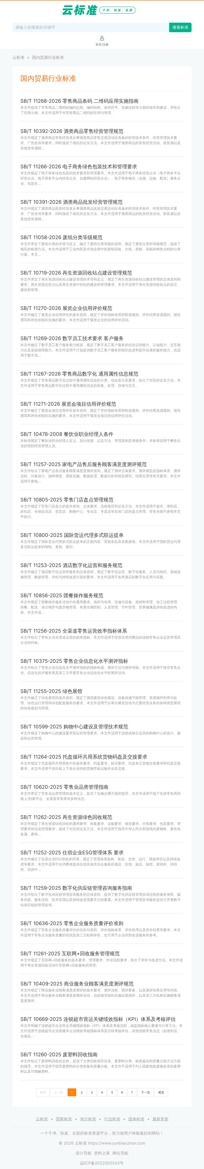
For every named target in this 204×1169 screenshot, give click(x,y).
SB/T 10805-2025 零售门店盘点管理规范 (66, 500)
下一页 (145, 1092)
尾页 (161, 1092)
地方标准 (88, 1118)
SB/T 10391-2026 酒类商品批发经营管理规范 (71, 202)
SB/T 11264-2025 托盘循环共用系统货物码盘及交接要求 (83, 757)
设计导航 (84, 1153)
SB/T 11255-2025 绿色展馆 (51, 691)
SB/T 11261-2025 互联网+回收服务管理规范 (70, 954)
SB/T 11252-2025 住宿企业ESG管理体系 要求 (72, 853)
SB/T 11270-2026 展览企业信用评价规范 (66, 308)
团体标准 (136, 1118)
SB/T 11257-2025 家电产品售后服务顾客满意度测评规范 (83, 464)
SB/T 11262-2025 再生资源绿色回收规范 (66, 817)
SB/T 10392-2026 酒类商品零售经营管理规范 (71, 131)
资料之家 (102, 1153)
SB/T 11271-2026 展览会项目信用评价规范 (68, 404)
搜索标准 (180, 27)
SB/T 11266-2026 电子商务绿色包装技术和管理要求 (78, 167)
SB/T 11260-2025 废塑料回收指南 (59, 1055)
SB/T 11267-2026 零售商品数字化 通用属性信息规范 (79, 374)
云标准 (18, 57)
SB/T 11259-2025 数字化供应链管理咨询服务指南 (76, 888)
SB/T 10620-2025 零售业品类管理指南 (64, 787)
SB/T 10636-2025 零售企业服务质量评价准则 (71, 923)
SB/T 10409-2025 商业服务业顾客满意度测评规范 (77, 984)
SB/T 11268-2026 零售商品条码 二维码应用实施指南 (79, 101)
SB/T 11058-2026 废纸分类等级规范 (61, 237)
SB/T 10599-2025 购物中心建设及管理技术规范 (74, 727)
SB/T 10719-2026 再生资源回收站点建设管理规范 (76, 273)
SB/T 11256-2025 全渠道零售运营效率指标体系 (73, 631)
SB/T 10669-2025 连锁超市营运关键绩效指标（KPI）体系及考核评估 (98, 1019)
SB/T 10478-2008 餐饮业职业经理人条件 (66, 434)
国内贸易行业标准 (48, 57)
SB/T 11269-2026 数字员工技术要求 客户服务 (72, 338)
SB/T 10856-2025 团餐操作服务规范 (61, 595)
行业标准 (112, 1118)
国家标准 (64, 1118)
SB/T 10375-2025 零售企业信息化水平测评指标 (74, 661)
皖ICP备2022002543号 (102, 1163)
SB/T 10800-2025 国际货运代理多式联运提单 (72, 535)
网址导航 (120, 1153)
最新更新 (160, 1118)
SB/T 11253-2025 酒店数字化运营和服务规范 (71, 565)
